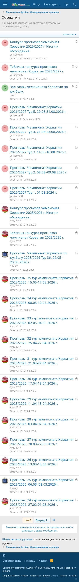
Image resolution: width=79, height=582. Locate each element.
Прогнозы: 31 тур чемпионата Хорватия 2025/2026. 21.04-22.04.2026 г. (42, 360)
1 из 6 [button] (27, 520)
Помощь (29, 560)
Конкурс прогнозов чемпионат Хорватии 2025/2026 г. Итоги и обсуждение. (34, 212)
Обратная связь (12, 560)
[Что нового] (67, 4)
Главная (42, 560)
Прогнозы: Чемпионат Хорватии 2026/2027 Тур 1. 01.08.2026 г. (36, 190)
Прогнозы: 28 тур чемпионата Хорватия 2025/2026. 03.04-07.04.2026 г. (42, 421)
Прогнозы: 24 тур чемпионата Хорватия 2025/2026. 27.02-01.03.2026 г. (42, 502)
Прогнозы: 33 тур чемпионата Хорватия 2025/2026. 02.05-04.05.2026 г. (42, 320)
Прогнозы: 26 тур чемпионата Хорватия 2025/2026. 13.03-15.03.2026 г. (42, 461)
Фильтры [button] (68, 34)
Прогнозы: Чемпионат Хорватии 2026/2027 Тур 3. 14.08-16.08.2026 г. (38, 149)
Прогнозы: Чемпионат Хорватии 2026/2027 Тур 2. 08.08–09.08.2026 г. (38, 169)
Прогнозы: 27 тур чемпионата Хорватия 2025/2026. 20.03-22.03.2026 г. (42, 441)
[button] (4, 555)
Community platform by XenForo (33, 567)
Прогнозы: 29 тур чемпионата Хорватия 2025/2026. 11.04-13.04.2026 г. (42, 401)
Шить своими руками (17, 539)
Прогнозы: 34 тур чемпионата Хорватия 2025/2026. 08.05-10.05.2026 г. (42, 300)
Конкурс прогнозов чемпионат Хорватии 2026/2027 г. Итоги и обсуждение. (34, 46)
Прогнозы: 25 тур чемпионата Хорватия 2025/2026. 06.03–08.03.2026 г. (42, 482)
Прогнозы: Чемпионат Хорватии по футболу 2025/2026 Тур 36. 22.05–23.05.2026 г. (38, 257)
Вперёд (40, 520)
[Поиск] (74, 4)
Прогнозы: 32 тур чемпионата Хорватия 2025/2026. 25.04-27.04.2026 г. (42, 340)
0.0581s (54, 575)
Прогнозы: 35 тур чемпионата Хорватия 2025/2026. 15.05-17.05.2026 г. (42, 280)
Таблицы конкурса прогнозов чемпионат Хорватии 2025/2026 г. (37, 235)
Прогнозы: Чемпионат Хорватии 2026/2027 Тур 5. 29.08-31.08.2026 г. (38, 109)
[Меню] (5, 4)
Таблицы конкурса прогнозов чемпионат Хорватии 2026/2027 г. (37, 68)
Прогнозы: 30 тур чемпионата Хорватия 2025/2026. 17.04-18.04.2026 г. (42, 381)
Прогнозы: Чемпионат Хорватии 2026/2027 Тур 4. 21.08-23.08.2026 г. (38, 129)
